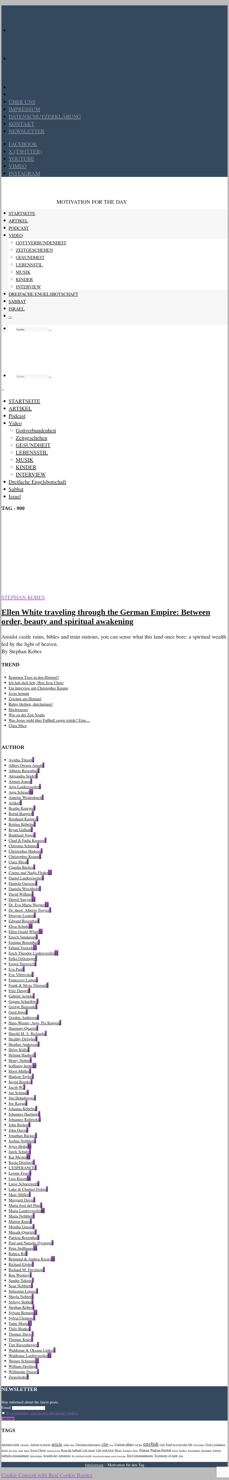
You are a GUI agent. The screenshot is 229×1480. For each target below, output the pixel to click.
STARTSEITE (22, 213)
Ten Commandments (140, 1455)
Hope (20, 1450)
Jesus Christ (38, 1450)
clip (105, 1444)
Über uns (22, 101)
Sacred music (36, 1455)
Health (4, 1450)
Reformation (206, 1450)
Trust (181, 1456)
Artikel (66, 1445)
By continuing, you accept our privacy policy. (42, 1412)
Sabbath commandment (15, 1456)
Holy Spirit (13, 1450)
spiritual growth (84, 1455)
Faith (162, 1444)
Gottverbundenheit (41, 243)
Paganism (127, 1450)
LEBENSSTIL (29, 265)
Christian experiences (88, 1444)
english (151, 1443)
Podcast (19, 228)
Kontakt (21, 123)
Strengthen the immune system (104, 1456)
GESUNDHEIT (30, 257)
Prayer (175, 1450)
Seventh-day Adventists (57, 1456)
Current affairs (124, 1444)
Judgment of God (53, 1450)
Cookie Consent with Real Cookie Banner (46, 1475)
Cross (111, 1445)
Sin (73, 1456)
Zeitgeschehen (34, 250)
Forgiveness (199, 1444)
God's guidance (215, 1444)
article (57, 1444)
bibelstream (94, 1464)
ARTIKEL (18, 221)
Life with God (105, 1450)
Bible (72, 1445)
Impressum (24, 109)
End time (138, 1445)
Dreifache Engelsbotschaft (43, 294)
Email (6, 1407)
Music (118, 1450)
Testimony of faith (166, 1455)
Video (16, 235)
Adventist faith (10, 1444)
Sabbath (217, 1450)
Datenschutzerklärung (45, 116)
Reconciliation (194, 1450)
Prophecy (183, 1450)
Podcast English (160, 1450)
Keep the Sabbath (71, 1450)
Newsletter (27, 131)
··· (10, 316)
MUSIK (23, 272)
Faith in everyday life (179, 1444)
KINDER (24, 279)
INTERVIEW (28, 287)
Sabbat (17, 301)
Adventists (24, 1445)
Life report (88, 1450)
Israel (17, 309)
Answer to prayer (40, 1444)
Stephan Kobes (23, 597)
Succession (121, 1456)
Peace (135, 1450)
